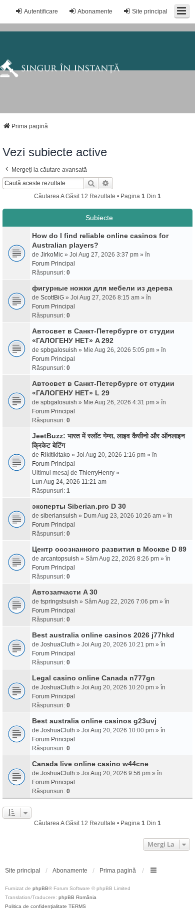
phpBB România (77, 897)
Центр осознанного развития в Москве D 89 (109, 549)
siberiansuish (58, 515)
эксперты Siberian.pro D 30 (79, 506)
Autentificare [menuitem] (41, 11)
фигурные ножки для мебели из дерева (102, 288)
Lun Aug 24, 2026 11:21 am (69, 481)
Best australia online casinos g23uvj (94, 721)
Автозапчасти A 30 (65, 592)
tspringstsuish (59, 601)
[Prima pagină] (97, 68)
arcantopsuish (59, 558)
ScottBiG (52, 297)
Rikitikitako (55, 454)
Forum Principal (53, 263)
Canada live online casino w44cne (90, 764)
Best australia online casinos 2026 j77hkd (103, 635)
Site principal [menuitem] (150, 11)
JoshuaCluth (57, 644)
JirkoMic (51, 254)
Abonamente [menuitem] (95, 11)
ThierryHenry (96, 472)
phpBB (40, 888)
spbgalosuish (58, 349)
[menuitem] (22, 870)
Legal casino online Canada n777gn (93, 678)
